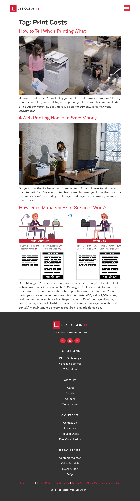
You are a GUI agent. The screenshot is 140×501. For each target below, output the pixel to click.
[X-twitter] (63, 340)
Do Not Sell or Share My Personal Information (96, 483)
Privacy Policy (44, 483)
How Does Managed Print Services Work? (62, 207)
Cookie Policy (62, 483)
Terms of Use (27, 483)
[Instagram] (77, 340)
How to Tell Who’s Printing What (52, 31)
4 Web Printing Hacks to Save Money (58, 118)
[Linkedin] (70, 340)
